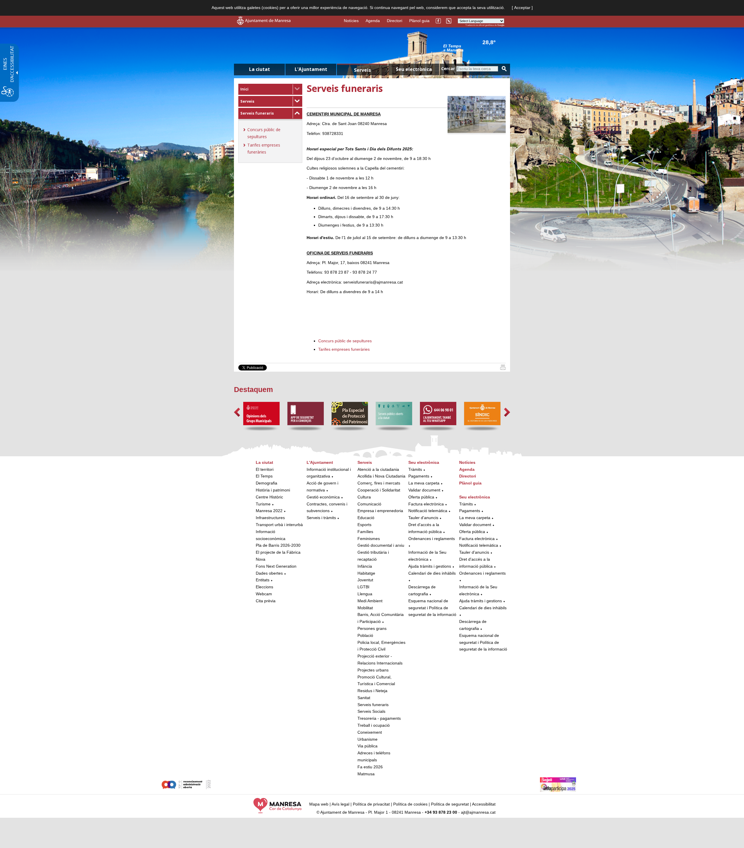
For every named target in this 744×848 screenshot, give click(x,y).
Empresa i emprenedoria (380, 510)
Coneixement (369, 732)
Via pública (367, 746)
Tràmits (415, 469)
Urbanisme (367, 739)
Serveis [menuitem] (362, 70)
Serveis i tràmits (321, 517)
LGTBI (363, 587)
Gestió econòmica (323, 497)
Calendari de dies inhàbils (432, 573)
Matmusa (366, 774)
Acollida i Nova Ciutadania (381, 476)
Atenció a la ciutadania (378, 469)
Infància (364, 566)
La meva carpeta (423, 483)
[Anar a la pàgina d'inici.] (264, 23)
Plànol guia (419, 20)
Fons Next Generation (276, 566)
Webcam (264, 594)
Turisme (263, 504)
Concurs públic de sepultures (345, 341)
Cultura (364, 497)
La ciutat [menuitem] (259, 69)
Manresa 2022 (269, 510)
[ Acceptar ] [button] (522, 7)
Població (365, 635)
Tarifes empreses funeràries (344, 349)
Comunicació (369, 504)
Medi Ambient (369, 600)
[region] (473, 47)
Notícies (351, 20)
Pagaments (418, 476)
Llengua (364, 594)
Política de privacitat (371, 804)
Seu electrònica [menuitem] (414, 69)
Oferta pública (421, 497)
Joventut (365, 580)
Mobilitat (365, 607)
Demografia (266, 483)
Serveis (247, 101)
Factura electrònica (426, 504)
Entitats (262, 580)
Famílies (365, 531)
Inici (244, 89)
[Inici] (503, 368)
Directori (394, 20)
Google (500, 25)
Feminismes (368, 538)
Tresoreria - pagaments (379, 718)
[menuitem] (270, 89)
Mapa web (318, 804)
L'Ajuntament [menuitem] (311, 69)
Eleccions (264, 587)
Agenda (373, 20)
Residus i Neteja (372, 690)
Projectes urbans (373, 670)
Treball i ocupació (373, 725)
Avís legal (340, 804)
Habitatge (366, 573)
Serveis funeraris (257, 113)
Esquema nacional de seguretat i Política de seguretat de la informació (432, 607)
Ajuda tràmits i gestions (429, 566)
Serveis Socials (371, 711)
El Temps (264, 476)
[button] (237, 412)
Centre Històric (269, 497)
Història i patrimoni (273, 490)
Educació (365, 517)
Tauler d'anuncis (423, 517)
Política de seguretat (450, 804)
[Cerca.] (504, 69)
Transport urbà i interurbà (279, 524)
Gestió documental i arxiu (380, 545)
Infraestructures (270, 517)
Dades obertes (270, 573)
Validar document (424, 490)
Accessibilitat (484, 804)
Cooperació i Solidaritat (378, 490)
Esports (364, 524)
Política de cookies (410, 804)
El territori (264, 469)
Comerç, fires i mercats (378, 483)
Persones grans (372, 628)
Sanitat (363, 697)
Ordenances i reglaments (431, 538)
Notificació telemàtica (427, 510)
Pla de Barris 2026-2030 (278, 545)
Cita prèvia (266, 600)
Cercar (448, 68)
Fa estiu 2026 (370, 767)
